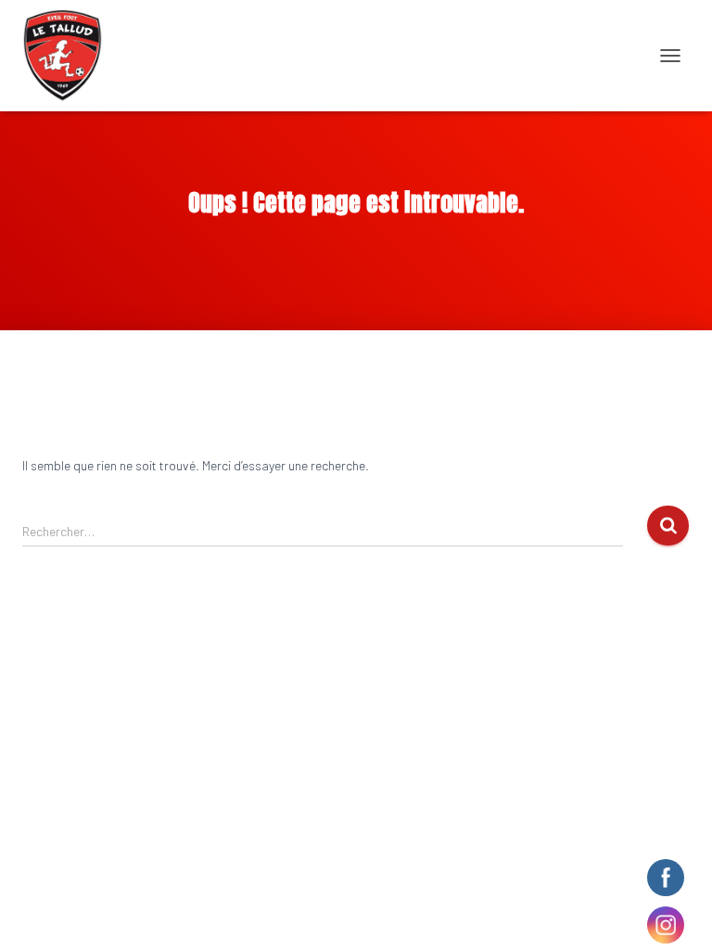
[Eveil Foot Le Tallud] (69, 55)
